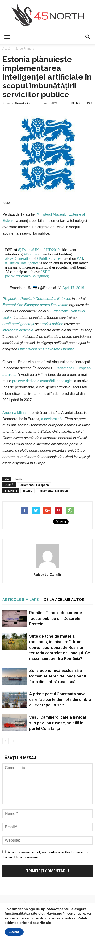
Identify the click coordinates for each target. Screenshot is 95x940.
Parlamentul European (34, 485)
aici (49, 923)
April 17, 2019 (73, 288)
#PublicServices (49, 258)
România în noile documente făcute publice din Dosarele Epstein (55, 618)
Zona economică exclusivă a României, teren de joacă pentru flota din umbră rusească (59, 676)
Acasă (6, 49)
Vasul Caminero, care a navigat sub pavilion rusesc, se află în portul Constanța (57, 723)
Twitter (19, 479)
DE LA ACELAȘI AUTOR (64, 599)
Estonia (27, 490)
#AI (80, 258)
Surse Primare (25, 49)
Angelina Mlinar (14, 412)
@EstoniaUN (28, 250)
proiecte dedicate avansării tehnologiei (42, 381)
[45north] (47, 15)
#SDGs (46, 272)
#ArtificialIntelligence (21, 263)
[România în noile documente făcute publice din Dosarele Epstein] (14, 618)
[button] (88, 37)
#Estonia (30, 254)
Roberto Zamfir (26, 103)
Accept (14, 932)
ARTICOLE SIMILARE (20, 599)
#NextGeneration (18, 258)
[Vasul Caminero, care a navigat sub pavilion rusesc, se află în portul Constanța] (14, 722)
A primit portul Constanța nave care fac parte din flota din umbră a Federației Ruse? (60, 699)
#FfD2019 (52, 250)
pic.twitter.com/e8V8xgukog (27, 276)
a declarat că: (52, 419)
